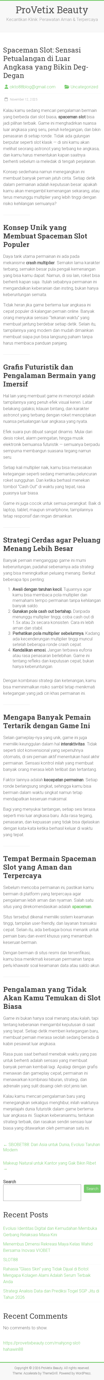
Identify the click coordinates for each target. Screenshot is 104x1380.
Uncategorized (84, 86)
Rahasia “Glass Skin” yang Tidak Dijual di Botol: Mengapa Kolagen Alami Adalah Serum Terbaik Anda (47, 1275)
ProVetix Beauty (52, 9)
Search (9, 1181)
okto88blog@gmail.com (32, 86)
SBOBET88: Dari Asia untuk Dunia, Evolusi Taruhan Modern (51, 1147)
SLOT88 (10, 1259)
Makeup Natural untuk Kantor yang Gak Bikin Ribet (49, 1166)
